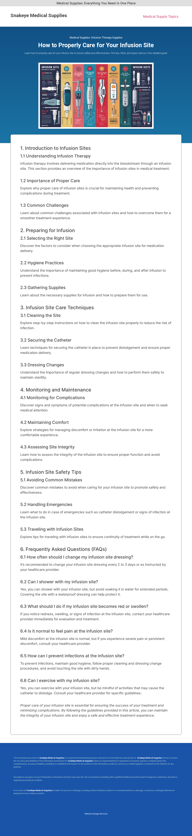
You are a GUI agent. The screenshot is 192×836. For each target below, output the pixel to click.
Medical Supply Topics (160, 16)
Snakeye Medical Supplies (38, 15)
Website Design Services (96, 814)
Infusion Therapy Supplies (107, 37)
